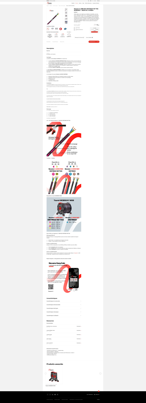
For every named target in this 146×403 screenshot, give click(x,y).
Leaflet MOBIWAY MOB (51, 330)
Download (78, 326)
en (97, 0)
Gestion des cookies (65, 399)
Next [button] (100, 373)
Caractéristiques (55, 41)
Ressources (62, 41)
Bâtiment (51, 5)
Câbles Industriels (55, 5)
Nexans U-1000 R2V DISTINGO (70, 5)
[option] (49, 29)
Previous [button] (46, 373)
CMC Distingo (49, 338)
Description (48, 41)
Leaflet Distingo (49, 334)
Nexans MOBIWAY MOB (50, 385)
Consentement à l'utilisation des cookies (76, 399)
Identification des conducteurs (52, 326)
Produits (48, 5)
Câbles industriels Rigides (62, 5)
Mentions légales (57, 399)
